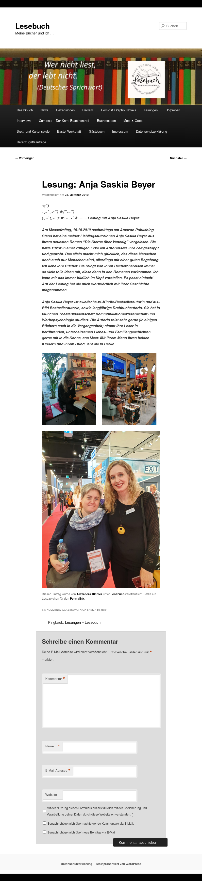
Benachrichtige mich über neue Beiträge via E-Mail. (82, 832)
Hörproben (173, 110)
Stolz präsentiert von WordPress (118, 864)
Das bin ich (25, 110)
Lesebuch (32, 25)
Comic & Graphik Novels (118, 110)
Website (51, 794)
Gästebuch (96, 131)
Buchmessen (106, 120)
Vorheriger (24, 158)
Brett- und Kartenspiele (33, 131)
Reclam (87, 110)
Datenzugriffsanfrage (31, 142)
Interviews (24, 120)
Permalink (77, 598)
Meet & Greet (133, 120)
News (44, 110)
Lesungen (151, 110)
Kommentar (55, 679)
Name (52, 746)
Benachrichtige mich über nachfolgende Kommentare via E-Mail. (91, 823)
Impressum (120, 131)
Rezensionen (65, 110)
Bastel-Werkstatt (69, 131)
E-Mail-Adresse (57, 770)
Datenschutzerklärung (151, 131)
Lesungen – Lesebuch (83, 622)
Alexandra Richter (89, 594)
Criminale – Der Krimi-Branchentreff (64, 120)
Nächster (178, 158)
